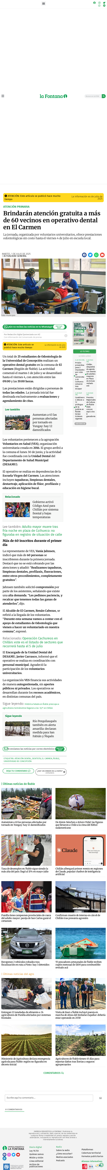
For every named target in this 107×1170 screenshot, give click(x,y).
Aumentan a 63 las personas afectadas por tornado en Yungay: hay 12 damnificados (23, 824)
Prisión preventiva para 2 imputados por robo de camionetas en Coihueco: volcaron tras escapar (79, 376)
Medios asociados (64, 1157)
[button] (43, 3)
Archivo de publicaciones (36, 1165)
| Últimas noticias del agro (17, 974)
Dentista (36, 758)
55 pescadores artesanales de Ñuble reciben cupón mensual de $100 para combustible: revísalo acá (78, 964)
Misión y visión (36, 1157)
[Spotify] (104, 5)
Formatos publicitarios (92, 1156)
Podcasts (60, 1160)
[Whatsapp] (99, 5)
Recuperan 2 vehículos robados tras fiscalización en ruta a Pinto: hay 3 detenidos (25, 963)
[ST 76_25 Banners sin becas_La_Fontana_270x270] (85, 345)
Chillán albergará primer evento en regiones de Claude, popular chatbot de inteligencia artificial (79, 871)
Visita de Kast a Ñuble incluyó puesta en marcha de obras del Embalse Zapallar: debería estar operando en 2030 (80, 1015)
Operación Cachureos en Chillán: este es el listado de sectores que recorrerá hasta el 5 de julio (33, 642)
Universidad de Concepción (18, 761)
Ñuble (56, 758)
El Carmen (47, 758)
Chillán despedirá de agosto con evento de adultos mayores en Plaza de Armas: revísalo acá (91, 375)
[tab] (84, 351)
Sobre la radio (63, 1150)
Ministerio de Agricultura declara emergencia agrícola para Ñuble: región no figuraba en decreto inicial (25, 1061)
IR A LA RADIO (100, 187)
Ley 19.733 (34, 1151)
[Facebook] (94, 2)
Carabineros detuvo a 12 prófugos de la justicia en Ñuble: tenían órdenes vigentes (79, 408)
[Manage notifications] (101, 1165)
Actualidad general (48, 187)
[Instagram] (99, 2)
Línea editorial (36, 1161)
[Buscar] (104, 96)
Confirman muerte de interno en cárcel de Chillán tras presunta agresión (77, 917)
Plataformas (87, 1149)
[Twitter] (104, 2)
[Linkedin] (4, 1158)
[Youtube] (18, 1155)
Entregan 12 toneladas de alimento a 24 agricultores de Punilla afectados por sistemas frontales (26, 1015)
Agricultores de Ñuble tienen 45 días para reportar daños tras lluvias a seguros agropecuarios (77, 1061)
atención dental (23, 758)
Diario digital (35, 1147)
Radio (59, 1147)
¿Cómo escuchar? (64, 1153)
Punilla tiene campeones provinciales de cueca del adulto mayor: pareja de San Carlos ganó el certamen (26, 918)
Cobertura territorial (91, 1153)
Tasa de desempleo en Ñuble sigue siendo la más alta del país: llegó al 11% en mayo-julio (25, 870)
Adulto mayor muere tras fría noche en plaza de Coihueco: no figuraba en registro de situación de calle (32, 531)
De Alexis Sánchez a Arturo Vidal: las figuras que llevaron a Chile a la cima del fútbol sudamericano (79, 825)
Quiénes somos (36, 1154)
